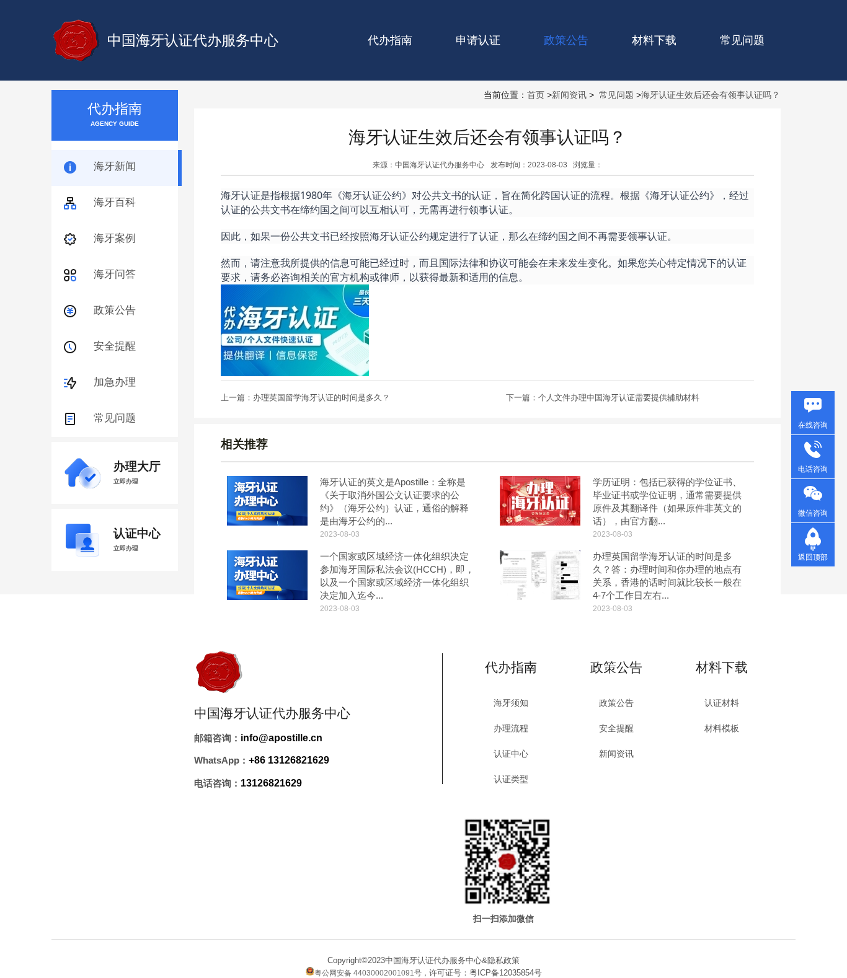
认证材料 (721, 703)
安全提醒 (115, 346)
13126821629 (271, 783)
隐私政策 (503, 960)
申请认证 (478, 40)
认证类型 (511, 779)
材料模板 (721, 728)
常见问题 (742, 40)
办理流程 (511, 728)
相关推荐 (244, 444)
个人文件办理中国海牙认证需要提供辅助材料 (618, 397)
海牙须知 (511, 703)
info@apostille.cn (281, 738)
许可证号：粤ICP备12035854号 (485, 972)
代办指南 (390, 40)
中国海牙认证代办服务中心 (192, 40)
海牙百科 (115, 202)
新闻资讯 (569, 95)
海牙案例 (115, 238)
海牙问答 (115, 274)
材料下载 (654, 40)
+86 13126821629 (289, 760)
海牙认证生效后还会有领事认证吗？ (710, 95)
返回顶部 (813, 557)
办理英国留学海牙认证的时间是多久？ (321, 397)
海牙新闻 (115, 166)
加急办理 (115, 382)
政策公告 (115, 310)
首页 (535, 95)
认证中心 (511, 754)
